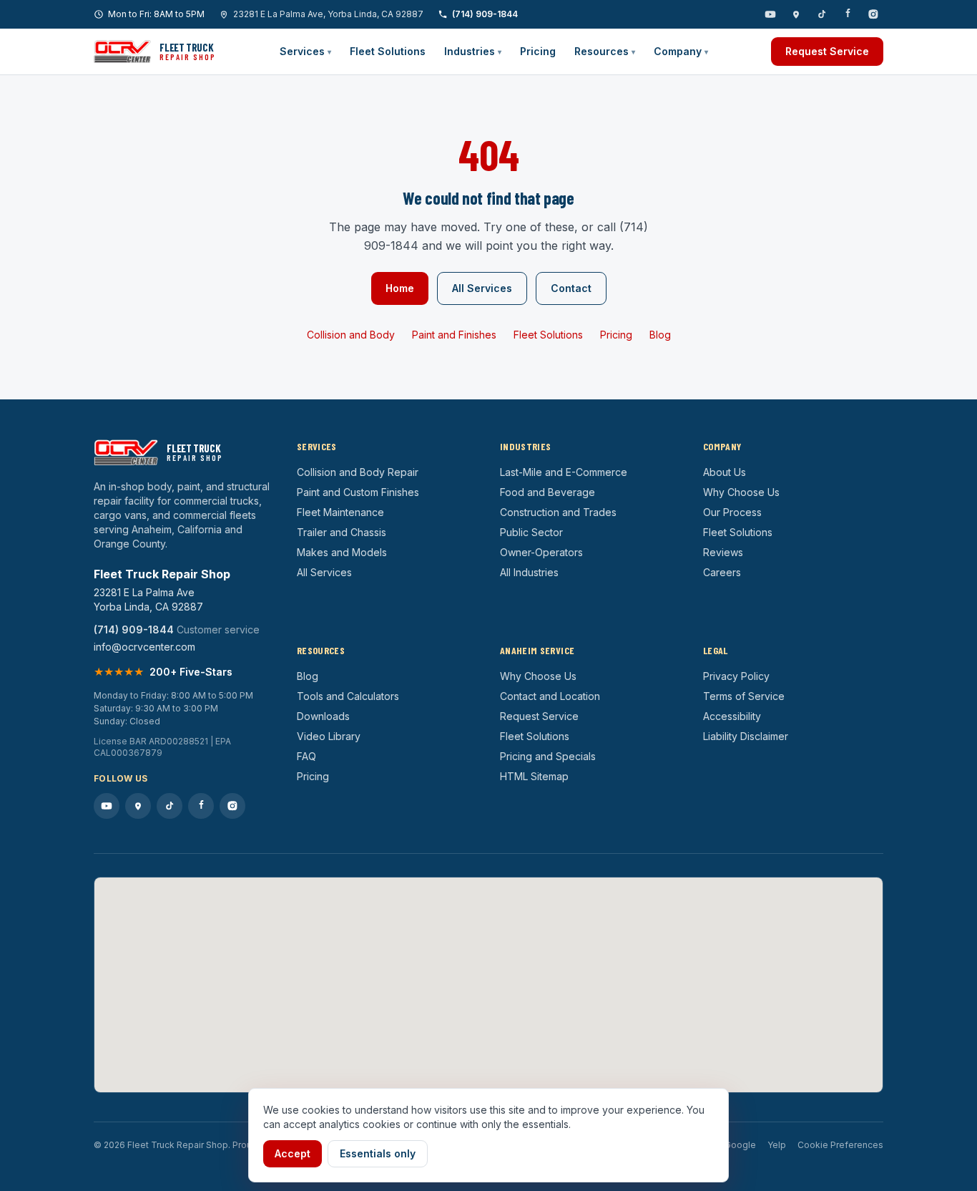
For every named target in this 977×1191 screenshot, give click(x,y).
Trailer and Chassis (341, 532)
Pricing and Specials (548, 756)
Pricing (538, 51)
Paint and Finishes (454, 335)
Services (305, 51)
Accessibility (732, 716)
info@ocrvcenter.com (144, 647)
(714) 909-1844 (485, 14)
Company (681, 51)
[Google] (796, 14)
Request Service (827, 51)
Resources (604, 51)
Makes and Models (342, 552)
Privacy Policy (736, 676)
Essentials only (378, 1153)
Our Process (732, 512)
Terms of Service (744, 696)
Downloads (323, 716)
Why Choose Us (741, 492)
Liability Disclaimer (745, 736)
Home (400, 288)
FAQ (306, 756)
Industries (472, 51)
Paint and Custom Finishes (358, 492)
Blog (660, 335)
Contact (571, 288)
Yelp (776, 1144)
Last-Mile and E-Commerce (563, 472)
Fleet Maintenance (340, 512)
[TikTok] (822, 14)
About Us (724, 472)
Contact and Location (550, 696)
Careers (722, 572)
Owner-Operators (541, 552)
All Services (482, 288)
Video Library (328, 736)
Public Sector (531, 532)
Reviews (723, 552)
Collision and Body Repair (357, 472)
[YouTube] (770, 14)
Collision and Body (351, 335)
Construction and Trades (558, 512)
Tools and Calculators (348, 696)
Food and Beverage (547, 492)
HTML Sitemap (534, 776)
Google (740, 1144)
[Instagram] (873, 14)
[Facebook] (848, 14)
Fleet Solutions (388, 51)
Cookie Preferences (840, 1144)
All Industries (529, 572)
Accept (292, 1153)
